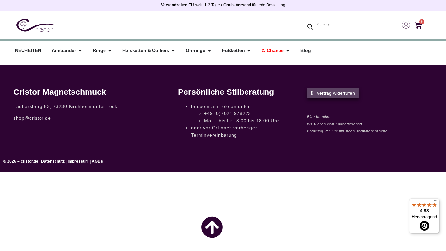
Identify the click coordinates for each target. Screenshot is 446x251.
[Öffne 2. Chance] (287, 50)
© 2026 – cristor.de (20, 161)
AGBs (97, 161)
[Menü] (435, 202)
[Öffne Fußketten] (249, 50)
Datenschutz (53, 161)
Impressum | (79, 161)
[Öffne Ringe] (109, 50)
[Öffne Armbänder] (80, 50)
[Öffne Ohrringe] (209, 50)
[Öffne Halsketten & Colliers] (173, 50)
